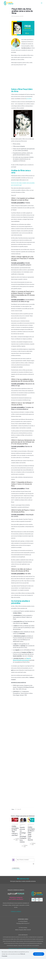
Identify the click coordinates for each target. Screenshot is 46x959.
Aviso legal (29, 948)
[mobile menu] (42, 3)
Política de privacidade (22, 948)
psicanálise (29, 98)
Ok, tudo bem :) (38, 954)
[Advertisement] (23, 77)
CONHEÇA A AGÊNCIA (16, 911)
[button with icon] (33, 899)
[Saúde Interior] (9, 3)
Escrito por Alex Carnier (15, 48)
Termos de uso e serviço (13, 948)
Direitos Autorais (34, 948)
